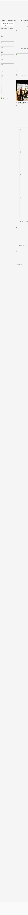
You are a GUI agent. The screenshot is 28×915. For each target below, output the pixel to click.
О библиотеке (9, 20)
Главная (3, 20)
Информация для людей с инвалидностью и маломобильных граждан (7, 30)
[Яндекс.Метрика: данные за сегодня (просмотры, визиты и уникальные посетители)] (5, 98)
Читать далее (19, 70)
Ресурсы (15, 20)
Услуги (20, 20)
